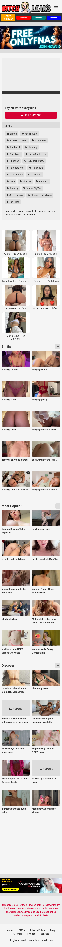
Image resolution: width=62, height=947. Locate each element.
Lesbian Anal (16, 174)
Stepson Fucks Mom (41, 195)
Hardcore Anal (16, 167)
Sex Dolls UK (8, 905)
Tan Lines (14, 202)
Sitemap (17, 933)
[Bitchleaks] (26, 9)
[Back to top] (55, 940)
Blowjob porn (34, 905)
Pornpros (44, 181)
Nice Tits (26, 181)
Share (10, 126)
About (10, 930)
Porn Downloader (51, 905)
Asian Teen (40, 140)
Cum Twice (15, 154)
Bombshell (14, 147)
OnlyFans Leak (33, 912)
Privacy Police (37, 930)
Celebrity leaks (41, 915)
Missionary (36, 174)
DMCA (22, 930)
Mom (12, 181)
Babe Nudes (18, 912)
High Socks (37, 167)
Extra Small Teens (37, 154)
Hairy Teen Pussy (35, 161)
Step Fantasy (16, 195)
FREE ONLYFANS (8, 17)
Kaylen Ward (31, 133)
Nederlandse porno (23, 915)
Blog (52, 930)
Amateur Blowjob (18, 140)
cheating (32, 147)
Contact (45, 933)
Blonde (13, 133)
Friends (31, 933)
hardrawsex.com (12, 908)
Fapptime (27, 908)
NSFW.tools (21, 905)
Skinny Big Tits (33, 188)
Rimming (14, 188)
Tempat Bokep (48, 912)
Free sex (23, 18)
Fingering (14, 161)
